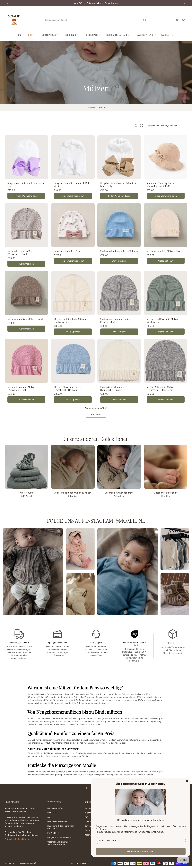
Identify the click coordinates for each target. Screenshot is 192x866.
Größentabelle (90, 821)
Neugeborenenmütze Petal (67, 251)
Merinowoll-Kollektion (57, 821)
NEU (19, 35)
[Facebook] (87, 788)
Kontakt (88, 830)
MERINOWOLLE (48, 35)
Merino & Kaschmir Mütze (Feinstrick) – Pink (20, 388)
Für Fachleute (53, 833)
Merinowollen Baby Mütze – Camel (25, 319)
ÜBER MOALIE (91, 35)
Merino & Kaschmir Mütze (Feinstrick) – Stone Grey (160, 388)
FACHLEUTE (167, 35)
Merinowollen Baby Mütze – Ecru (163, 251)
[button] (22, 802)
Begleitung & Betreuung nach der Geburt (60, 827)
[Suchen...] (145, 20)
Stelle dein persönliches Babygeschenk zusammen (96, 3)
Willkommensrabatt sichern (140, 851)
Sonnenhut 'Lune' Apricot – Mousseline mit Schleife (160, 185)
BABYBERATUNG (145, 35)
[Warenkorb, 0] (183, 20)
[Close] (187, 781)
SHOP (30, 35)
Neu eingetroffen (55, 808)
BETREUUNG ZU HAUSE (117, 35)
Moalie (83, 863)
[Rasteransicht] (141, 125)
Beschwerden (90, 835)
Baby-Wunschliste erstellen (59, 837)
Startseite (90, 107)
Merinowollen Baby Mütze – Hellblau (119, 251)
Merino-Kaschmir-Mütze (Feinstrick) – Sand (20, 253)
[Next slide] (184, 3)
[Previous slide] (7, 3)
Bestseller (51, 813)
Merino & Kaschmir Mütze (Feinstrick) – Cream (113, 388)
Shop (49, 817)
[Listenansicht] (136, 125)
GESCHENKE (70, 35)
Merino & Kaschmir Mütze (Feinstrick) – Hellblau (67, 388)
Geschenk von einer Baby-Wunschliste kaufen (59, 843)
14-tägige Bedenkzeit (57, 642)
